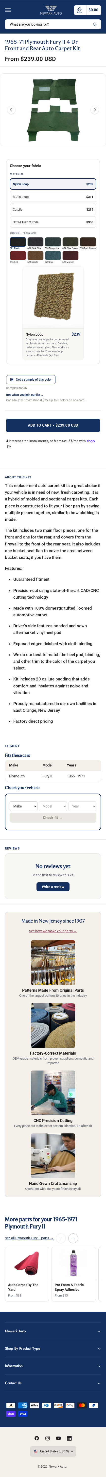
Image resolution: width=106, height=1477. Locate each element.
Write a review (53, 887)
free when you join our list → (25, 395)
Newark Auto (57, 1466)
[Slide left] (11, 110)
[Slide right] (95, 110)
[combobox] (53, 24)
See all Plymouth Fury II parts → (29, 1238)
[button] (7, 10)
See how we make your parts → (53, 931)
